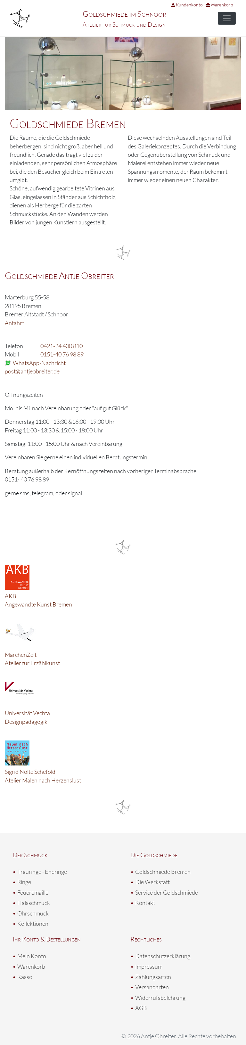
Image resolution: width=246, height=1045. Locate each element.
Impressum (148, 966)
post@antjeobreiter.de (32, 371)
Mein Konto (31, 955)
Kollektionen (32, 923)
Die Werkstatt (152, 881)
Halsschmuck (33, 902)
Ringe (24, 881)
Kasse (24, 976)
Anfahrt (14, 322)
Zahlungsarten (153, 976)
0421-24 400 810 (61, 345)
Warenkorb (221, 4)
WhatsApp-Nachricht (39, 362)
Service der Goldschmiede (166, 892)
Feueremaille (32, 892)
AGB (141, 1007)
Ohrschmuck (33, 913)
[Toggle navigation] (227, 18)
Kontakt (145, 902)
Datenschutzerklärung (162, 955)
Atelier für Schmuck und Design (124, 24)
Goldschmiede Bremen (163, 871)
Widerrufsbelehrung (160, 997)
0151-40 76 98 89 (62, 354)
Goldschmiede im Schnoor (124, 14)
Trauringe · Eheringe (42, 871)
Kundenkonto (189, 4)
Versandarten (152, 987)
